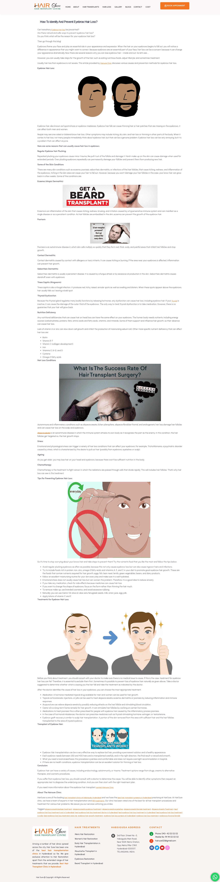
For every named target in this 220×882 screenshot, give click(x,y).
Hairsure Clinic (106, 63)
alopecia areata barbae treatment (58, 809)
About (76, 7)
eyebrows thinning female (170, 816)
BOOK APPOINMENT (176, 5)
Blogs (128, 7)
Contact (138, 7)
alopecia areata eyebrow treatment (87, 809)
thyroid (174, 301)
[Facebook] (151, 847)
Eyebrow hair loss (58, 30)
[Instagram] (167, 847)
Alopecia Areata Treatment (162, 809)
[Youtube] (162, 847)
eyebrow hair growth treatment (90, 816)
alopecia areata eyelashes (112, 809)
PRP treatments (98, 801)
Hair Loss (106, 7)
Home (68, 7)
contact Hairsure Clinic (105, 787)
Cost (148, 7)
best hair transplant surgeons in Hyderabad (135, 798)
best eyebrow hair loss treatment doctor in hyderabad (96, 812)
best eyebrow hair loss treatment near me (60, 816)
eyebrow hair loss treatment (147, 816)
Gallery (118, 7)
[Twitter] (157, 847)
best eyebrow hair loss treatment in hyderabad (137, 812)
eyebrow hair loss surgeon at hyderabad (119, 816)
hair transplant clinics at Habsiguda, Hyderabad (82, 798)
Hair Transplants (91, 7)
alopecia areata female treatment (137, 809)
